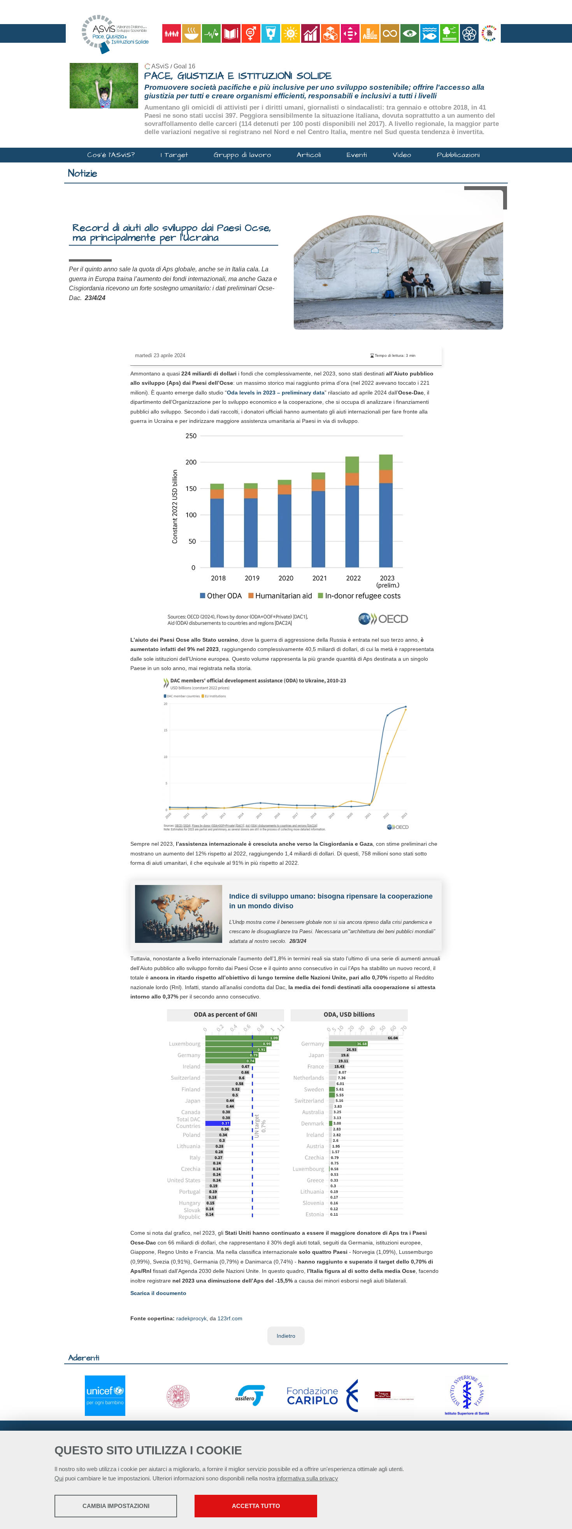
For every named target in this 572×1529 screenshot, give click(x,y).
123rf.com (230, 1318)
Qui (58, 1478)
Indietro (286, 1336)
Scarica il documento (158, 1293)
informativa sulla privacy (307, 1478)
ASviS (160, 66)
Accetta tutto (256, 1506)
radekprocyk (191, 1318)
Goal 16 (184, 66)
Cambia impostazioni (115, 1506)
